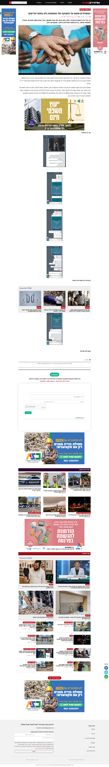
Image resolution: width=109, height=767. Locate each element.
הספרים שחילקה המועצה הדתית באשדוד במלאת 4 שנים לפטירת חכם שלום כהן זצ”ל (64, 652)
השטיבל (39, 3)
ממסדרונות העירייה (50, 3)
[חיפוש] (10, 2)
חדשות (70, 3)
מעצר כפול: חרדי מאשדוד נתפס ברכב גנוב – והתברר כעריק (30, 489)
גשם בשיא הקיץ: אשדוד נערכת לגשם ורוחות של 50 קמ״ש (56, 515)
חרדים (62, 3)
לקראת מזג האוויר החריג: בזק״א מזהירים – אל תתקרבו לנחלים (80, 515)
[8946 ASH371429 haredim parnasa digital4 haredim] (100, 54)
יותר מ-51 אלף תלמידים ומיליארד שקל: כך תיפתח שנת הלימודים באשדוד (27, 666)
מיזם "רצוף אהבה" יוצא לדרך (65, 624)
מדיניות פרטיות (91, 751)
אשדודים (86, 360)
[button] (1, 13)
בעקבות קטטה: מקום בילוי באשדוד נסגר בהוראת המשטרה (64, 665)
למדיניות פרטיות (47, 765)
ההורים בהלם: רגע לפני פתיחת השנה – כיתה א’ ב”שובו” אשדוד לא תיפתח (27, 626)
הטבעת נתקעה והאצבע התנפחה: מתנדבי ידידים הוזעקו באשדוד (54, 491)
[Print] (54, 464)
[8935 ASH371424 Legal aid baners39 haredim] (54, 130)
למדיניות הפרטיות (39, 748)
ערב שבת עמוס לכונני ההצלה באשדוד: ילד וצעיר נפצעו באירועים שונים (80, 489)
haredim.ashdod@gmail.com (45, 728)
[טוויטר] (106, 672)
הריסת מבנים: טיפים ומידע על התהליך (43, 617)
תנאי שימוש (92, 747)
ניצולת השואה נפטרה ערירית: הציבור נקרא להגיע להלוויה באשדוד (28, 639)
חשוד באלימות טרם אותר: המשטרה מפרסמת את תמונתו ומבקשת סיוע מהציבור (65, 639)
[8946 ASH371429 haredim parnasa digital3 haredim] (54, 550)
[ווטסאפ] (106, 677)
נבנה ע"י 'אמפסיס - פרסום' (32, 759)
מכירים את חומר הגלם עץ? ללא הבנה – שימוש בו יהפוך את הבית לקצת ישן (74, 617)
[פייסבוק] (106, 668)
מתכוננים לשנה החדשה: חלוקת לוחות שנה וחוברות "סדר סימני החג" (27, 652)
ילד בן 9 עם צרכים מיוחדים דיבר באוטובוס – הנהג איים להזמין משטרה (30, 515)
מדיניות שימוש (39, 765)
